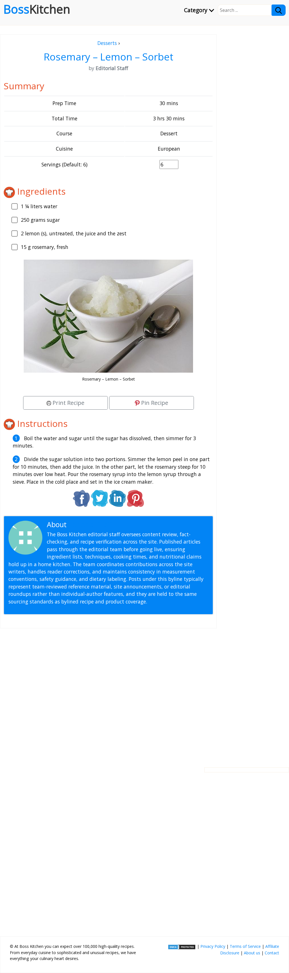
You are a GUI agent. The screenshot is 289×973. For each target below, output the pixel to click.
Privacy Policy (212, 946)
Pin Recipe (154, 403)
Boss (36, 9)
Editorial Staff (90, 524)
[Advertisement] (108, 693)
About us (252, 952)
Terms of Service (245, 946)
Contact (272, 952)
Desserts (107, 43)
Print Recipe (67, 403)
